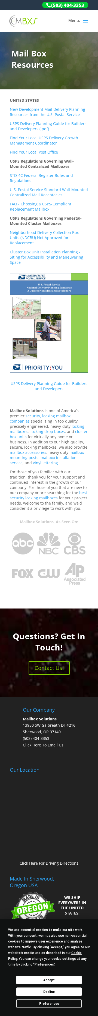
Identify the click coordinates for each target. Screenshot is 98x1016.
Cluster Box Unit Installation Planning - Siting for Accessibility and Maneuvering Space (46, 257)
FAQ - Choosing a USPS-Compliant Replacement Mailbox (40, 206)
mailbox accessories (28, 452)
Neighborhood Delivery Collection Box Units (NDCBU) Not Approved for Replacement (44, 237)
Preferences (49, 1004)
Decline (49, 992)
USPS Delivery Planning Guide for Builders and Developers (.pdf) (48, 126)
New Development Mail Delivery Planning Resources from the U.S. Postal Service (47, 112)
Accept (49, 980)
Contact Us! (49, 668)
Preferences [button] (44, 964)
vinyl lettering (45, 462)
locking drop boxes (47, 431)
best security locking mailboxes (48, 495)
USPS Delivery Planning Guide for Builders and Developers (49, 386)
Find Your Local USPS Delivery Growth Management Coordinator (44, 140)
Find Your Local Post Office (34, 152)
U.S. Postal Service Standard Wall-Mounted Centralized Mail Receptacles (49, 192)
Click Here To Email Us (43, 745)
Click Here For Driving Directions (49, 863)
